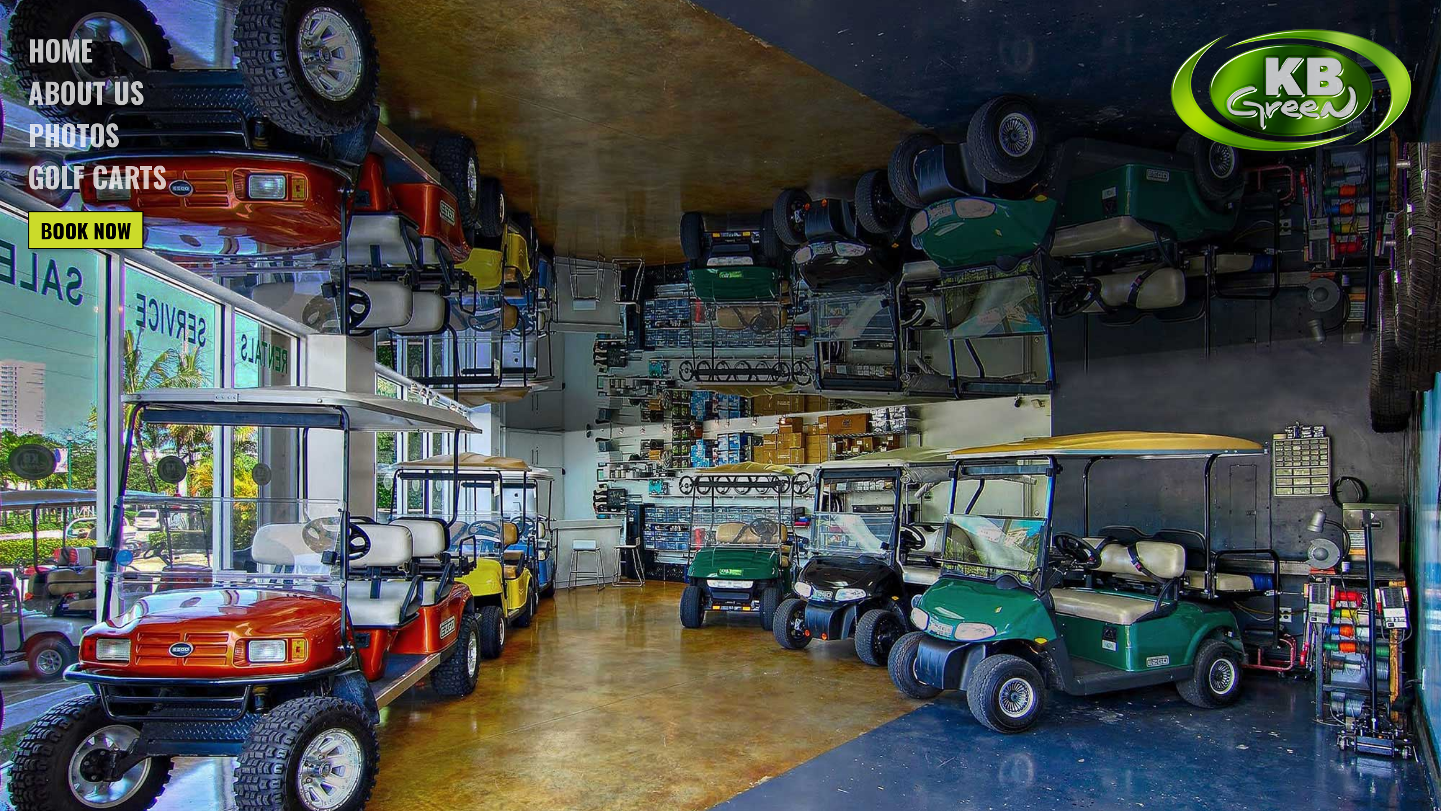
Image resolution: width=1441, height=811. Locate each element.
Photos (73, 134)
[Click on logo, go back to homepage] (1291, 90)
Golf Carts (97, 176)
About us (86, 92)
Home (60, 49)
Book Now (86, 230)
